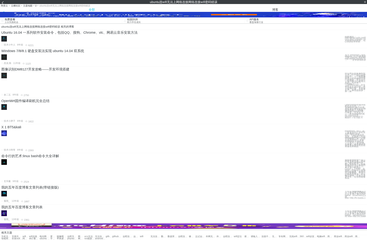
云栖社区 (15, 5)
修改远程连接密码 (192, 236)
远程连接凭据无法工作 (228, 236)
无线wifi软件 (294, 236)
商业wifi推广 (350, 236)
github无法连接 (109, 236)
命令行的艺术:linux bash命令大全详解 (30, 156)
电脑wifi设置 (322, 236)
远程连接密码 (136, 236)
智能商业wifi (6, 239)
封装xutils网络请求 (17, 239)
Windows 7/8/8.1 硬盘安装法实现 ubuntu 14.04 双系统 (42, 51)
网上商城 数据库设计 (81, 239)
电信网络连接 (45, 236)
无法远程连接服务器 (275, 236)
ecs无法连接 (89, 236)
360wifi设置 (303, 236)
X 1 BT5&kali (11, 127)
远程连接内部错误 (128, 236)
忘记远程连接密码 (200, 236)
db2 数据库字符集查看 (34, 239)
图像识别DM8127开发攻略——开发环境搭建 (35, 69)
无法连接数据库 (155, 236)
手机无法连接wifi (6, 236)
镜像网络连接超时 (62, 236)
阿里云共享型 (26, 239)
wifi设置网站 (311, 236)
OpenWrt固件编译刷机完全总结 (25, 101)
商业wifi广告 (330, 236)
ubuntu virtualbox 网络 (45, 239)
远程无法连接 (72, 236)
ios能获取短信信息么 (89, 239)
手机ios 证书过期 (53, 239)
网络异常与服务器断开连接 (81, 236)
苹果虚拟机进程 (62, 239)
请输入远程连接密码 (247, 236)
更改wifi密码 (53, 236)
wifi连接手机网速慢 (26, 236)
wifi (141, 236)
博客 (275, 9)
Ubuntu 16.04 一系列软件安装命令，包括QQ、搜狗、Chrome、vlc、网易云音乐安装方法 (69, 32)
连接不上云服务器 (266, 236)
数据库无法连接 (164, 236)
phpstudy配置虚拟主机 (72, 239)
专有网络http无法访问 (283, 236)
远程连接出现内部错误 (183, 236)
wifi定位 (238, 236)
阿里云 (4, 5)
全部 (92, 9)
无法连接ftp (100, 236)
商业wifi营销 (339, 236)
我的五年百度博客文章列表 (22, 207)
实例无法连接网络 (17, 236)
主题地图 (27, 5)
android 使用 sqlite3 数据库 (100, 239)
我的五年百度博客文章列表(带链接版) (30, 187)
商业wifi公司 (358, 236)
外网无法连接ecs (211, 236)
